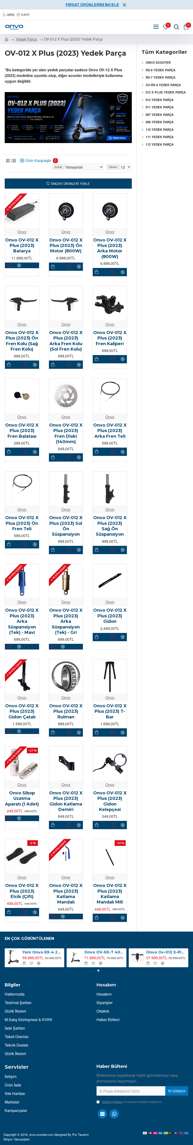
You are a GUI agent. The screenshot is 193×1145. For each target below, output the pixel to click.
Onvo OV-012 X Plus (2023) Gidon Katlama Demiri (66, 801)
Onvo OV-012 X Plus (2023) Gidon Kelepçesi (110, 801)
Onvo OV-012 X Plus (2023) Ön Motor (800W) (66, 245)
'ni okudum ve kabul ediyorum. (132, 1102)
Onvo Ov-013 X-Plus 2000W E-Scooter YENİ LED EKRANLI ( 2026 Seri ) (166, 952)
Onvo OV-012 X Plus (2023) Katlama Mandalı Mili (110, 894)
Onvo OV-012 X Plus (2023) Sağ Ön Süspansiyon (110, 526)
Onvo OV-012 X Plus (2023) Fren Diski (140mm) (66, 433)
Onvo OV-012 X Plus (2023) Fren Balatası (22, 431)
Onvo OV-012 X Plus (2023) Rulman (66, 711)
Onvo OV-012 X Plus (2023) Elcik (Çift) (22, 891)
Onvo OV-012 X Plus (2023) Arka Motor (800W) (110, 248)
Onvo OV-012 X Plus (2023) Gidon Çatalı (22, 711)
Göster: (113, 167)
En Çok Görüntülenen (29, 938)
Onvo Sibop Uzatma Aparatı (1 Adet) (22, 798)
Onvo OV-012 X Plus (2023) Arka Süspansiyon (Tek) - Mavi (22, 621)
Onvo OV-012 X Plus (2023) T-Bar (110, 711)
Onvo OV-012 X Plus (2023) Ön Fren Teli (22, 523)
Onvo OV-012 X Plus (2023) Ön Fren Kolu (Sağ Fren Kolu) (22, 341)
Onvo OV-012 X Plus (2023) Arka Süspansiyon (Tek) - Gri (66, 621)
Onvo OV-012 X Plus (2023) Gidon (110, 616)
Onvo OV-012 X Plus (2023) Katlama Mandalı (66, 894)
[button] (95, 970)
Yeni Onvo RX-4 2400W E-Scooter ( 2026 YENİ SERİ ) (42, 952)
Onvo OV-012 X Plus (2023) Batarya (22, 245)
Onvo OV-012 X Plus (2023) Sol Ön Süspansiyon (66, 526)
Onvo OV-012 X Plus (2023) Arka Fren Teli (110, 431)
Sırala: (58, 167)
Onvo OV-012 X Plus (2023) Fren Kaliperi (110, 338)
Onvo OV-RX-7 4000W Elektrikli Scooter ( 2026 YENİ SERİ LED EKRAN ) (104, 952)
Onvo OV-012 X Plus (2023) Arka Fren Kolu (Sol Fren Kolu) (66, 341)
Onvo (21, 231)
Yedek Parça (26, 39)
